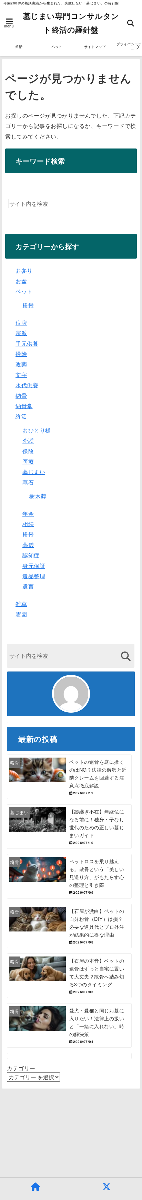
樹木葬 (38, 496)
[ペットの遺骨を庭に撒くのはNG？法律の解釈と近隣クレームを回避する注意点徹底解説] (69, 777)
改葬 (21, 364)
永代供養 (27, 385)
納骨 (21, 396)
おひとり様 (36, 430)
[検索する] (125, 656)
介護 (28, 440)
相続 (28, 524)
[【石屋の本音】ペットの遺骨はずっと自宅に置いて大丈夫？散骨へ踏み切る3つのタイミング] (69, 976)
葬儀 (28, 545)
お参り (24, 270)
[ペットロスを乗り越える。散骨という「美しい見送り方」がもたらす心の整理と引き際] (69, 876)
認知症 (31, 555)
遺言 (28, 586)
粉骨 (28, 305)
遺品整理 (33, 576)
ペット (56, 46)
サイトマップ (95, 46)
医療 (28, 461)
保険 (28, 451)
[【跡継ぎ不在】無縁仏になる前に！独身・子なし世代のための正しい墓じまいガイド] (69, 826)
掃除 (21, 354)
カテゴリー (21, 1068)
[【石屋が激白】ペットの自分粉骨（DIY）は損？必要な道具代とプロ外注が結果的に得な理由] (69, 926)
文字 (21, 375)
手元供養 (27, 343)
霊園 (21, 614)
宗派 (21, 333)
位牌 (21, 322)
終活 (19, 46)
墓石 (28, 482)
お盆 (21, 281)
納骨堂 (24, 406)
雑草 (21, 604)
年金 (28, 514)
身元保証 (33, 566)
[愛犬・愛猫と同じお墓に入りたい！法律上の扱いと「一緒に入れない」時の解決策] (69, 1025)
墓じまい (33, 472)
